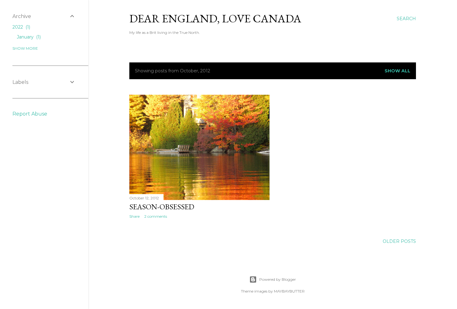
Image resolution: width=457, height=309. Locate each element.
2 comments (155, 216)
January (28, 37)
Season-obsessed (161, 206)
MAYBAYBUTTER (289, 291)
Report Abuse (29, 114)
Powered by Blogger (277, 279)
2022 (20, 27)
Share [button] (134, 216)
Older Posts (399, 241)
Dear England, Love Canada (215, 18)
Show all (397, 71)
